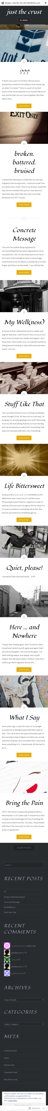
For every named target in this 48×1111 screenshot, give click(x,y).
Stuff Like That (10, 912)
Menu (25, 20)
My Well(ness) (9, 907)
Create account (10, 1051)
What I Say (31, 946)
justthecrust (16, 953)
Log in (6, 1058)
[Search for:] (24, 865)
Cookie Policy (12, 1101)
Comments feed (10, 1072)
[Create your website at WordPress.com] (24, 3)
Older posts (24, 848)
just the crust (24, 12)
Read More (24, 106)
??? (5, 892)
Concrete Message (12, 902)
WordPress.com (11, 1079)
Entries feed (9, 1065)
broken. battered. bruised (14, 897)
